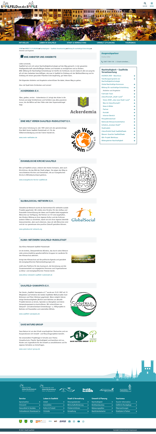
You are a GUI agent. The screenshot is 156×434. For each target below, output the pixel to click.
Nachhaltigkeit (97, 402)
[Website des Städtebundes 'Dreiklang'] (41, 421)
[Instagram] (74, 421)
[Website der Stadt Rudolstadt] (26, 421)
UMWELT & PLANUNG (106, 43)
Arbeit (45, 402)
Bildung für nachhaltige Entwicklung (79, 48)
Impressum (133, 430)
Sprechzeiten (24, 402)
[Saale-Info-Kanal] (55, 421)
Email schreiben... (123, 61)
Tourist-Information (123, 402)
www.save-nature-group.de (29, 349)
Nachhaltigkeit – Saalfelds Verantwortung (53, 48)
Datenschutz (124, 430)
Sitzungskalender (73, 402)
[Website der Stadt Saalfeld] (31, 421)
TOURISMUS (130, 43)
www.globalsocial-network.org (30, 229)
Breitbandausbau (98, 405)
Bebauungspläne (98, 408)
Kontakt (116, 430)
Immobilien (47, 405)
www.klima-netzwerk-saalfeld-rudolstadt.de (35, 275)
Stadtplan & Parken (123, 411)
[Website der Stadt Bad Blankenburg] (20, 421)
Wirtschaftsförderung (75, 405)
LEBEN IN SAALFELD (47, 43)
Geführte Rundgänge (123, 405)
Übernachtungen (122, 408)
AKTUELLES (24, 43)
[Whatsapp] (83, 421)
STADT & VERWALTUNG (76, 43)
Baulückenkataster (99, 411)
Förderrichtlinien (73, 408)
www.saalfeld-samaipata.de (29, 314)
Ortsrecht (22, 405)
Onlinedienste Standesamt (29, 411)
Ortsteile (46, 411)
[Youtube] (78, 421)
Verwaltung (71, 411)
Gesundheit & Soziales (27, 408)
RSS (50, 421)
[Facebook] (69, 421)
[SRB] (63, 421)
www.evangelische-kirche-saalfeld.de (33, 180)
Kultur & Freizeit (49, 408)
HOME (21, 48)
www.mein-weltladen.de (28, 137)
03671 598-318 (108, 61)
